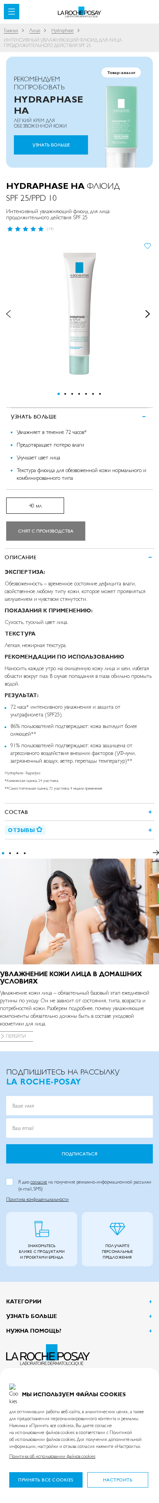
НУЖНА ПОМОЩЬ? (33, 1331)
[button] (13, 314)
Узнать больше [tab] (34, 417)
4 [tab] (24, 853)
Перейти (16, 1036)
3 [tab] (17, 853)
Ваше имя (23, 1106)
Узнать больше (51, 145)
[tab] (79, 557)
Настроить (118, 1480)
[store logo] (79, 12)
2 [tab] (10, 853)
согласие (38, 1182)
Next (155, 853)
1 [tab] (3, 853)
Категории (23, 1301)
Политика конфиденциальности (37, 1199)
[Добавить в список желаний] (147, 245)
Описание (20, 557)
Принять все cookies (46, 1480)
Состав (16, 812)
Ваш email (23, 1128)
